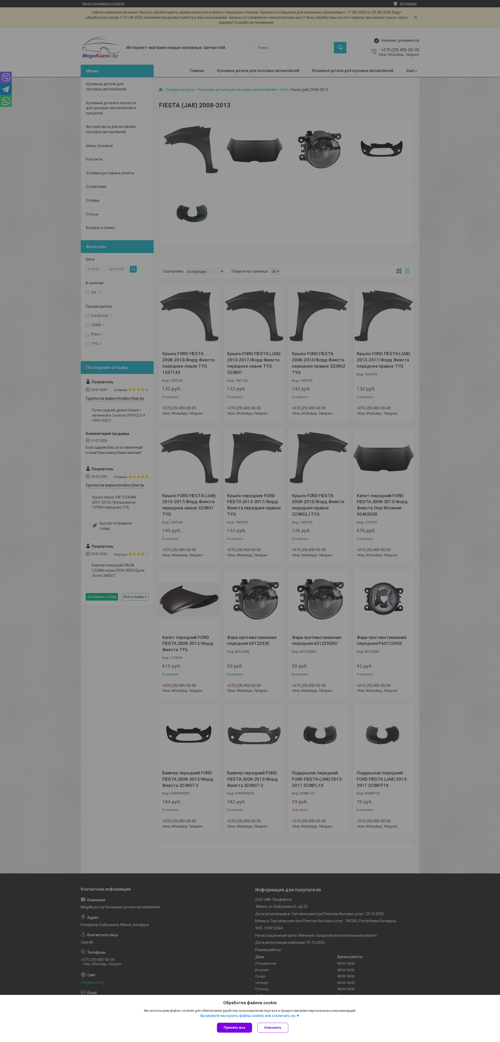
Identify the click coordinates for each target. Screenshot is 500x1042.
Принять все (234, 1027)
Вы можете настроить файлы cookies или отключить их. (248, 1016)
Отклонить (273, 1027)
